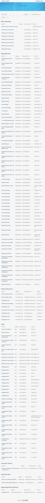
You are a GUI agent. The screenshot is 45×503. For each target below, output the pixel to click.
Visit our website (6, 1)
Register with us (40, 1)
